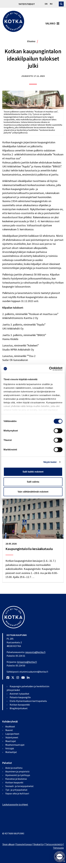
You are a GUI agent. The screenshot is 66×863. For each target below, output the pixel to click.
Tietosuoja (58, 847)
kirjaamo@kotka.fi (27, 661)
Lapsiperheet (12, 733)
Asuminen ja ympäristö (17, 771)
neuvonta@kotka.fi (35, 652)
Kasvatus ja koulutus (16, 778)
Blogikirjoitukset (19, 708)
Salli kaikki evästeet (33, 471)
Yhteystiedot (27, 3)
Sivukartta (38, 844)
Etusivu (31, 41)
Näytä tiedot (49, 462)
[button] (59, 856)
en (46, 3)
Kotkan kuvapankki (20, 704)
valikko (50, 23)
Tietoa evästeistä (54, 844)
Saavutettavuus (24, 844)
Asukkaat (10, 726)
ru (51, 3)
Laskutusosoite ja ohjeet (15, 804)
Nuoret (9, 730)
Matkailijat (11, 752)
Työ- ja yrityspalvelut (16, 789)
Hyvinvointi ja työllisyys (17, 775)
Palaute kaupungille (20, 697)
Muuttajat (10, 741)
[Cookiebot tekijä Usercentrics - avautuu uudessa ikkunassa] (49, 369)
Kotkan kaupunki (14, 782)
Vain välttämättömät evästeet (33, 491)
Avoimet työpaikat (19, 693)
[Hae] (61, 4)
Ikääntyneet (11, 737)
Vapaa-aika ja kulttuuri (17, 793)
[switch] (58, 430)
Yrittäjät (9, 748)
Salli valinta (33, 481)
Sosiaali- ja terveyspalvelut (19, 786)
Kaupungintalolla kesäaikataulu (29, 549)
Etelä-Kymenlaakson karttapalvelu (28, 700)
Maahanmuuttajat (15, 744)
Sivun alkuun (8, 844)
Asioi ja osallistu (13, 767)
